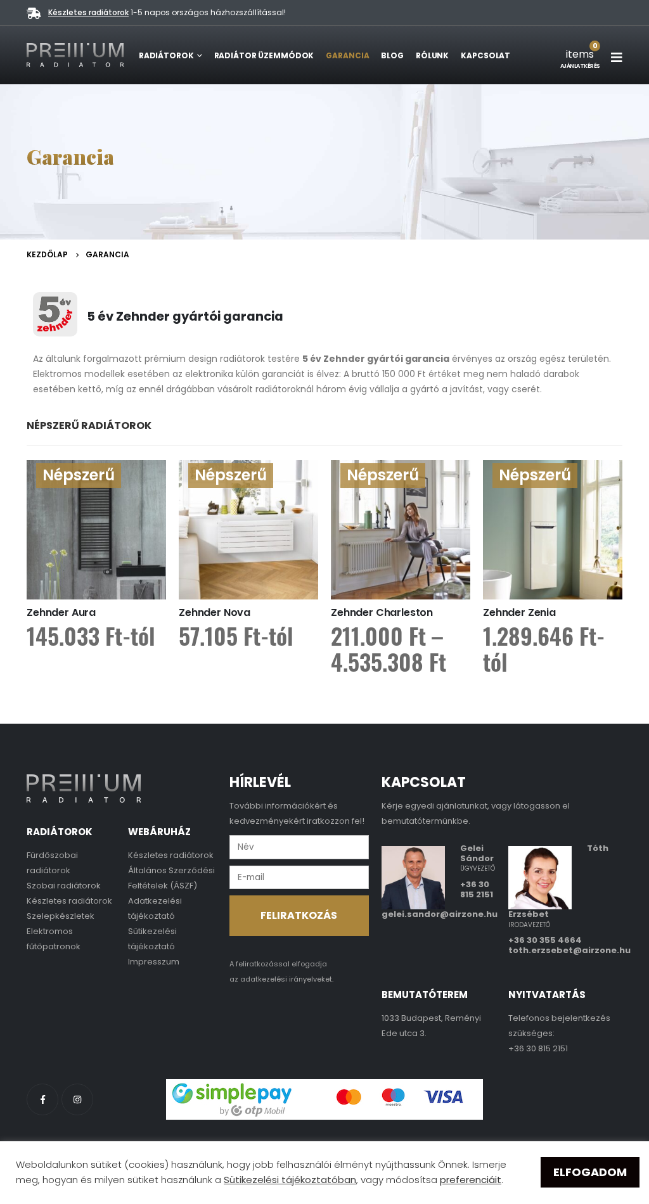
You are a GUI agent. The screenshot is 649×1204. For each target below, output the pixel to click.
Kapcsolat (485, 55)
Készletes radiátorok (88, 12)
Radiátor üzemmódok (264, 55)
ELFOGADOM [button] (590, 1172)
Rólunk (432, 55)
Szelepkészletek (60, 916)
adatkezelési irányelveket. (286, 979)
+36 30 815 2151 (476, 889)
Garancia (347, 55)
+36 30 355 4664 (545, 940)
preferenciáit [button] (470, 1179)
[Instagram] (77, 1099)
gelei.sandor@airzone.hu (440, 914)
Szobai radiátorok (64, 886)
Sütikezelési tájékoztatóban (290, 1179)
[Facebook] (42, 1099)
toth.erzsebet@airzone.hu (569, 950)
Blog (392, 55)
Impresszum (153, 962)
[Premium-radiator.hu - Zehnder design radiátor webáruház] (75, 55)
